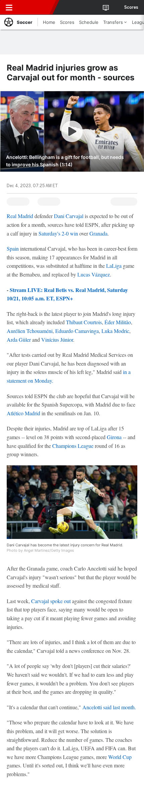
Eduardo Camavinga (77, 330)
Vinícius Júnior (57, 339)
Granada (98, 233)
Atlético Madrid (23, 413)
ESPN (35, 7)
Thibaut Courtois (84, 322)
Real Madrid (20, 215)
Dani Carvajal (68, 215)
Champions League (72, 445)
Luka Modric (115, 330)
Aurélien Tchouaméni (30, 330)
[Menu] (9, 7)
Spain (13, 248)
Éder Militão (117, 322)
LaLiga (114, 265)
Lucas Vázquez (93, 274)
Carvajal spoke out (51, 600)
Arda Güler (19, 339)
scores (131, 7)
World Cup (120, 756)
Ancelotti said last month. (109, 707)
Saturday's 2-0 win (58, 233)
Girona (114, 436)
